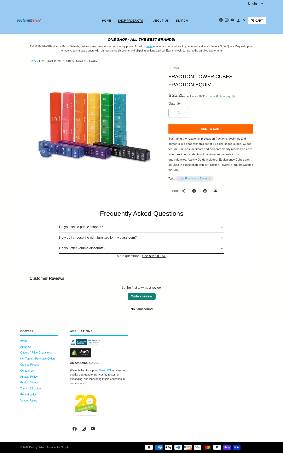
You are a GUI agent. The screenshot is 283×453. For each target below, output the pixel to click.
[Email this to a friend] (215, 191)
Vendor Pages (28, 400)
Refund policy (28, 394)
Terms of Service (30, 388)
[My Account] (238, 20)
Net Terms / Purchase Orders (38, 358)
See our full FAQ (154, 256)
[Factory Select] (41, 20)
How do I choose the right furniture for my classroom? (98, 237)
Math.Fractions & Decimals (194, 178)
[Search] (244, 20)
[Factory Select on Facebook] (74, 428)
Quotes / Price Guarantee (35, 352)
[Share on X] (184, 191)
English (253, 3)
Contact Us (27, 370)
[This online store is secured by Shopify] (99, 352)
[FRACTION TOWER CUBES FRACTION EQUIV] (93, 127)
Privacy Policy (29, 376)
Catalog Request (30, 364)
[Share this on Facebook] (194, 191)
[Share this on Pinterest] (205, 191)
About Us (161, 20)
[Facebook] (221, 20)
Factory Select (37, 447)
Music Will (105, 370)
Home (106, 20)
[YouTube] (232, 20)
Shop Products (130, 20)
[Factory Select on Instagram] (83, 428)
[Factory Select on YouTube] (92, 428)
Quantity (174, 103)
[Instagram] (227, 20)
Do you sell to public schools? (81, 227)
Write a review (141, 296)
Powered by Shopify (57, 447)
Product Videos (29, 382)
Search (181, 20)
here (149, 46)
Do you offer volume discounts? (82, 248)
